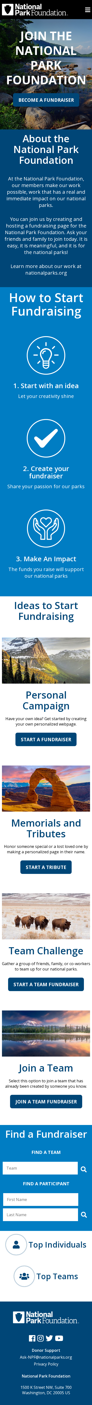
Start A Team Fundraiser (46, 984)
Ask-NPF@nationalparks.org (46, 1357)
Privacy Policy (46, 1364)
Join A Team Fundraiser (46, 1101)
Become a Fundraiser (46, 100)
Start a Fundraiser (46, 739)
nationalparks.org (46, 272)
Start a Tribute (46, 867)
